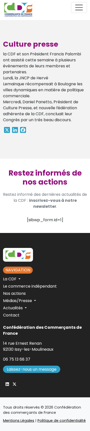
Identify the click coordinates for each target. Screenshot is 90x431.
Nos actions (14, 293)
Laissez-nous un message (31, 369)
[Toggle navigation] (79, 7)
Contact (11, 315)
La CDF (10, 279)
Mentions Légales (18, 420)
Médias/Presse (18, 301)
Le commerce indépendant (30, 286)
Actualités (13, 308)
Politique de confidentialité (62, 420)
